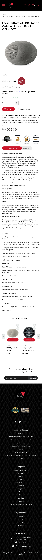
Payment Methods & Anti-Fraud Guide (21, 437)
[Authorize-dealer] (16, 410)
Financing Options (21, 443)
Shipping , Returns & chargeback (21, 440)
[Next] (38, 336)
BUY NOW (10, 109)
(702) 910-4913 (22, 542)
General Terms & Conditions (21, 446)
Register (21, 516)
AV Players (21, 473)
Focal (4, 75)
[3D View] (26, 410)
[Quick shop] (17, 328)
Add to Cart (12, 340)
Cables (21, 479)
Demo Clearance (21, 482)
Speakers (21, 498)
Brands (21, 476)
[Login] (29, 5)
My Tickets (21, 522)
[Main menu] (3, 5)
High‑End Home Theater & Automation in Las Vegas (21, 455)
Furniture (21, 486)
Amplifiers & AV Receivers (21, 470)
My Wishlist (21, 525)
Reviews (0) (26, 148)
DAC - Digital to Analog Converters (21, 504)
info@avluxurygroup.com (23, 546)
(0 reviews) (18, 87)
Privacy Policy (21, 449)
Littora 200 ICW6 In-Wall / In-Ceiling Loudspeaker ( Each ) (28, 349)
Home (4, 14)
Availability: (5, 98)
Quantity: (5, 103)
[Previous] (3, 336)
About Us (21, 434)
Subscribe (33, 378)
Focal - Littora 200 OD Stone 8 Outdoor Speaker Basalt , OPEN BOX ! (20, 17)
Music (21, 492)
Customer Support (21, 452)
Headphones (21, 489)
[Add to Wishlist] (17, 325)
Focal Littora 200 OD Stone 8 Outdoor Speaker (12, 349)
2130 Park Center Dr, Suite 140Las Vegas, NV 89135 (22, 538)
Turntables (21, 501)
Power (21, 495)
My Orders (21, 519)
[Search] (25, 5)
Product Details (12, 148)
